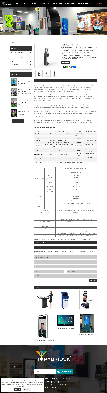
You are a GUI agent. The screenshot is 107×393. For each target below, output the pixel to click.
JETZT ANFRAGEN (66, 371)
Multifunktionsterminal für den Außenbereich (53, 38)
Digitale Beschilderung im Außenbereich (30, 38)
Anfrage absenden (65, 62)
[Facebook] (48, 382)
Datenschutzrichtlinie (60, 387)
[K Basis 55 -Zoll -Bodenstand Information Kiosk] (44, 299)
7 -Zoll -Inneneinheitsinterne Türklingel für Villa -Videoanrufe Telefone (66, 328)
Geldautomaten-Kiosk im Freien (65, 311)
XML (53, 387)
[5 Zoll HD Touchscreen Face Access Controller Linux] (44, 325)
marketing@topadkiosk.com (62, 378)
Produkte (17, 38)
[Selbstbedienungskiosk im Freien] (39, 73)
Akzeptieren (27, 389)
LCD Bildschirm (14, 64)
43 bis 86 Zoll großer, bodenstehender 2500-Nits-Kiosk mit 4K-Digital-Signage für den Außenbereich (87, 334)
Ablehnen (17, 389)
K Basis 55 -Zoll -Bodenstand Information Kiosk (45, 311)
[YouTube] (55, 382)
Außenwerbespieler (39, 245)
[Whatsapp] (58, 382)
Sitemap (47, 387)
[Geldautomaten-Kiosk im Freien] (65, 299)
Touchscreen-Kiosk (15, 61)
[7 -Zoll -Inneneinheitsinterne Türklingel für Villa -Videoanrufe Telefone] (65, 320)
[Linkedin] (51, 382)
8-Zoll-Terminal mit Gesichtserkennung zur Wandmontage (87, 311)
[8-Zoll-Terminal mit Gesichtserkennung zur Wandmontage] (86, 299)
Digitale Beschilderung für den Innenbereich (18, 53)
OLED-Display (14, 68)
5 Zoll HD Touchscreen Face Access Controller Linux (45, 340)
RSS (50, 387)
